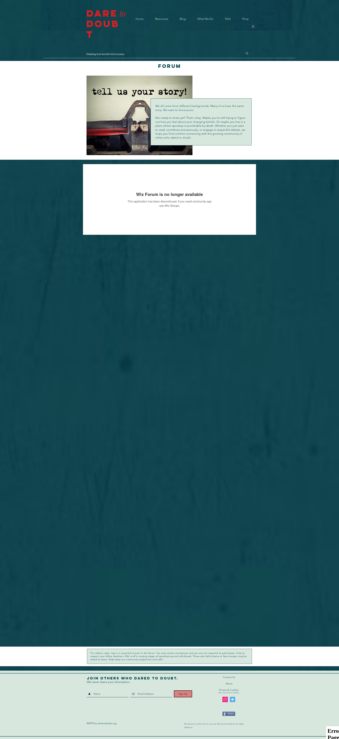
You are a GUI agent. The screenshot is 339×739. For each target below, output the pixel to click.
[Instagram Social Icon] (225, 699)
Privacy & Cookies (229, 689)
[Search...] (247, 53)
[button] (253, 25)
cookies (235, 692)
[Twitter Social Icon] (232, 699)
